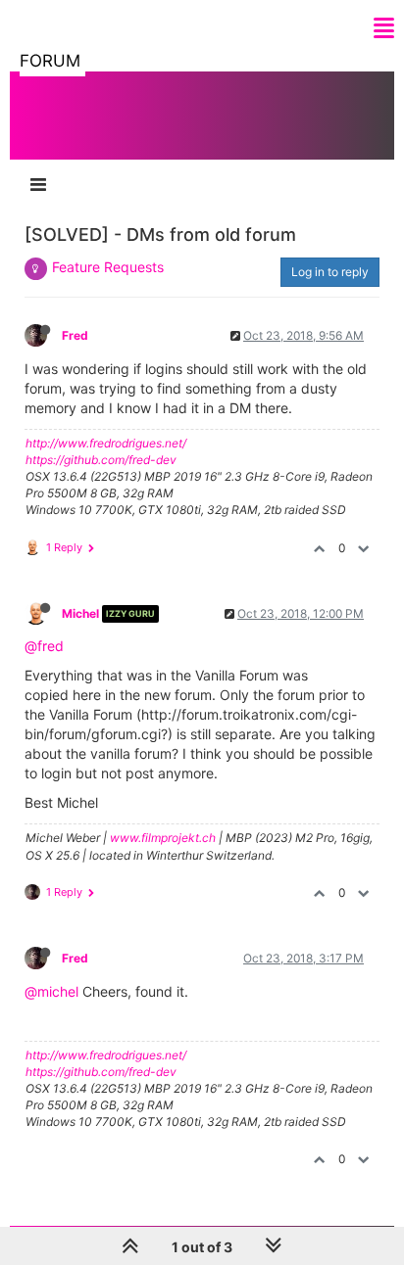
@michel (51, 991)
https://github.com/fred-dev (101, 459)
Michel (80, 613)
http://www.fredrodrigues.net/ (105, 443)
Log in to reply (330, 271)
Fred (75, 335)
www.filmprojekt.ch (163, 837)
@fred (44, 645)
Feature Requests (108, 266)
